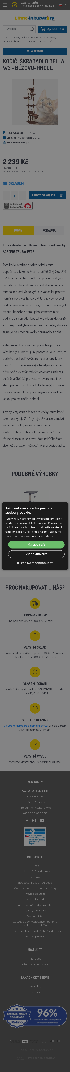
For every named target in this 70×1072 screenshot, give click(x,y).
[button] (35, 563)
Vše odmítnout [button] (36, 554)
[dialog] (35, 536)
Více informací (48, 536)
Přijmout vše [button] (36, 544)
